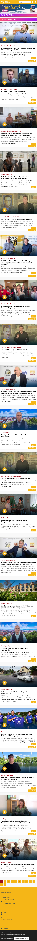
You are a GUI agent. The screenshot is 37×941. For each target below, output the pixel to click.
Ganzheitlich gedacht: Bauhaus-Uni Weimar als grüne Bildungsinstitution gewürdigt (17, 607)
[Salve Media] (18, 9)
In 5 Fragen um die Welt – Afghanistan (14, 92)
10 (34, 882)
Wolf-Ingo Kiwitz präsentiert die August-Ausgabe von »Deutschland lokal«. (17, 778)
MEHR (33, 58)
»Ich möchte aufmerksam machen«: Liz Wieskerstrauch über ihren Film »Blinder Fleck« (17, 822)
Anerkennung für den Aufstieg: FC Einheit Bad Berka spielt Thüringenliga (16, 735)
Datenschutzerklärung (19, 934)
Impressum (6, 901)
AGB (4, 915)
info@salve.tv (6, 897)
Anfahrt (5, 913)
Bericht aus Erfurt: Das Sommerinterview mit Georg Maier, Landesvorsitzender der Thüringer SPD (18, 392)
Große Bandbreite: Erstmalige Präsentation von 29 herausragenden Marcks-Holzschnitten (18, 178)
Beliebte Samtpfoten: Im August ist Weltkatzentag (18, 865)
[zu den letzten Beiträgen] (5, 884)
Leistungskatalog (7, 919)
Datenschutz (6, 917)
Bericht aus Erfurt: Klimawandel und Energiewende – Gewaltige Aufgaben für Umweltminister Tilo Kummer (18, 262)
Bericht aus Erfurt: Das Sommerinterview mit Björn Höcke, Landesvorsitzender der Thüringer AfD (18, 563)
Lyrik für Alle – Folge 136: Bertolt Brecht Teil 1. (16, 219)
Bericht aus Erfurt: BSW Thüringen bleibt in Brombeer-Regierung (15, 307)
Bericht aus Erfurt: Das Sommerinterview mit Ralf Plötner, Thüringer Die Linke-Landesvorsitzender (18, 49)
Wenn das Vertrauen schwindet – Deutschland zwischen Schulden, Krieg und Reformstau (16, 134)
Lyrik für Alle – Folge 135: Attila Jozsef (14, 350)
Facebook (5, 928)
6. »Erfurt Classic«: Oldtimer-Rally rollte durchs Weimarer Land (17, 692)
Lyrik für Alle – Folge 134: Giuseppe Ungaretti (16, 478)
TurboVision (13, 904)
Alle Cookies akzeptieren (21, 938)
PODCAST (31, 61)
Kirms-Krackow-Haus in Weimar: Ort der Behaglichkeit (14, 521)
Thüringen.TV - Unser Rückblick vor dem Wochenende (14, 436)
